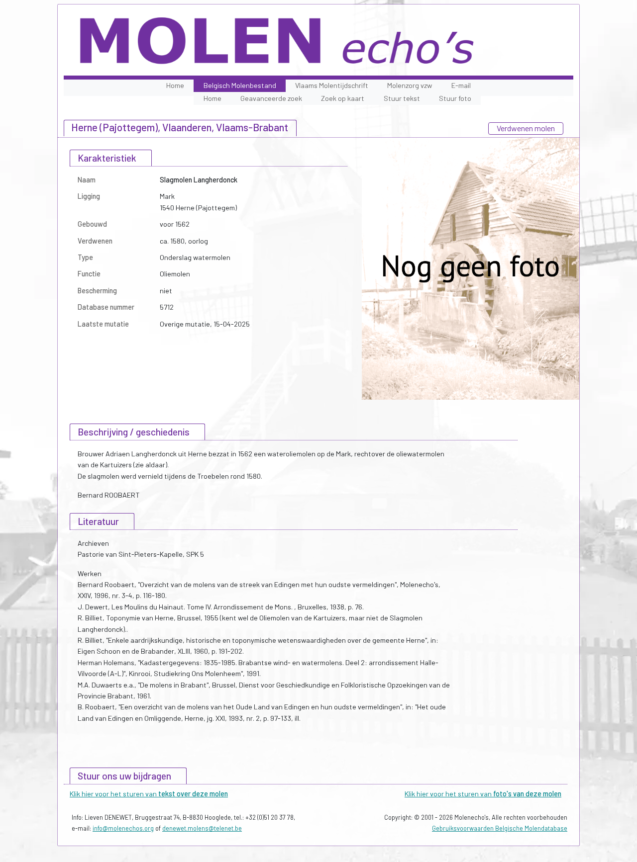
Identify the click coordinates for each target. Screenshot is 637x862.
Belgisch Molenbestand (240, 85)
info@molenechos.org (123, 828)
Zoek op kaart (342, 98)
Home (175, 85)
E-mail (461, 85)
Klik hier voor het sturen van (149, 793)
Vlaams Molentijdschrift (331, 85)
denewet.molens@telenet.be (202, 828)
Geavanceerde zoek (271, 98)
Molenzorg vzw (409, 85)
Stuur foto (455, 98)
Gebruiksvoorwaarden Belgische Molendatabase (499, 828)
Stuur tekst (402, 98)
